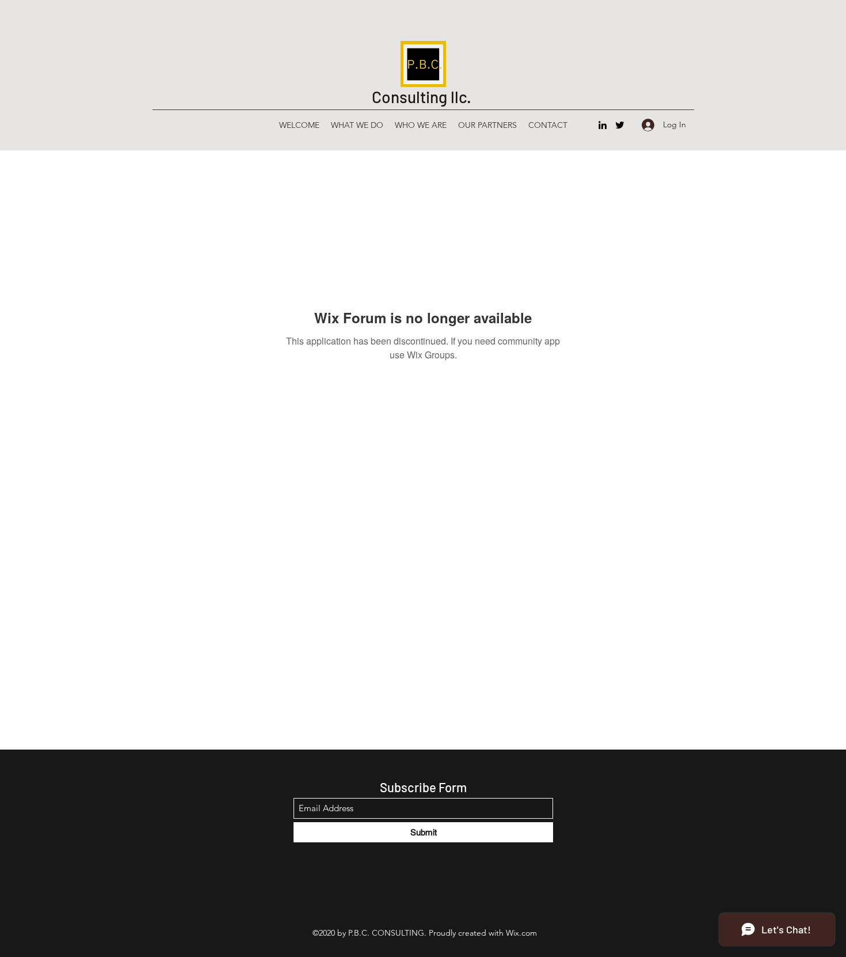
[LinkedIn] (602, 125)
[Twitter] (620, 125)
